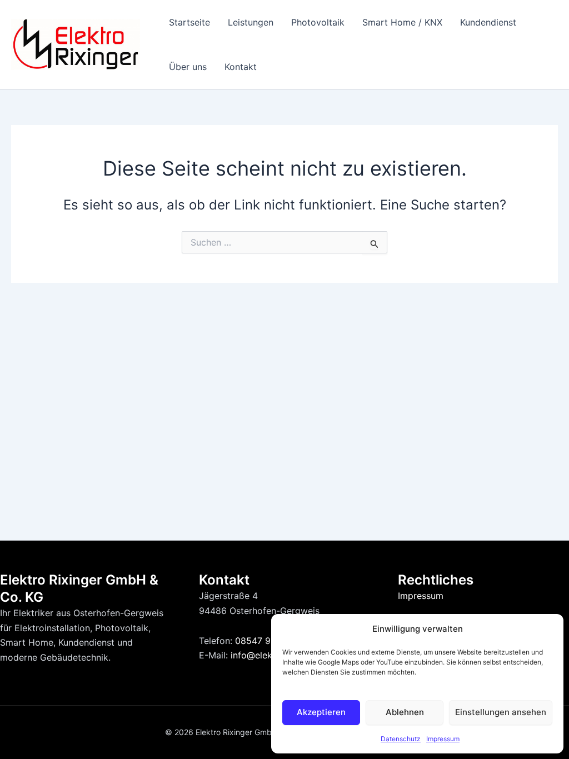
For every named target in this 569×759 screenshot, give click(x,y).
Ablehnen (405, 712)
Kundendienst (488, 22)
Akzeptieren (321, 712)
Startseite (189, 22)
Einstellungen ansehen (500, 712)
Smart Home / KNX (402, 22)
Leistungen (250, 22)
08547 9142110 (267, 640)
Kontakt (240, 66)
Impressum (443, 739)
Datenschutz (401, 739)
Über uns (188, 66)
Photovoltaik (318, 22)
